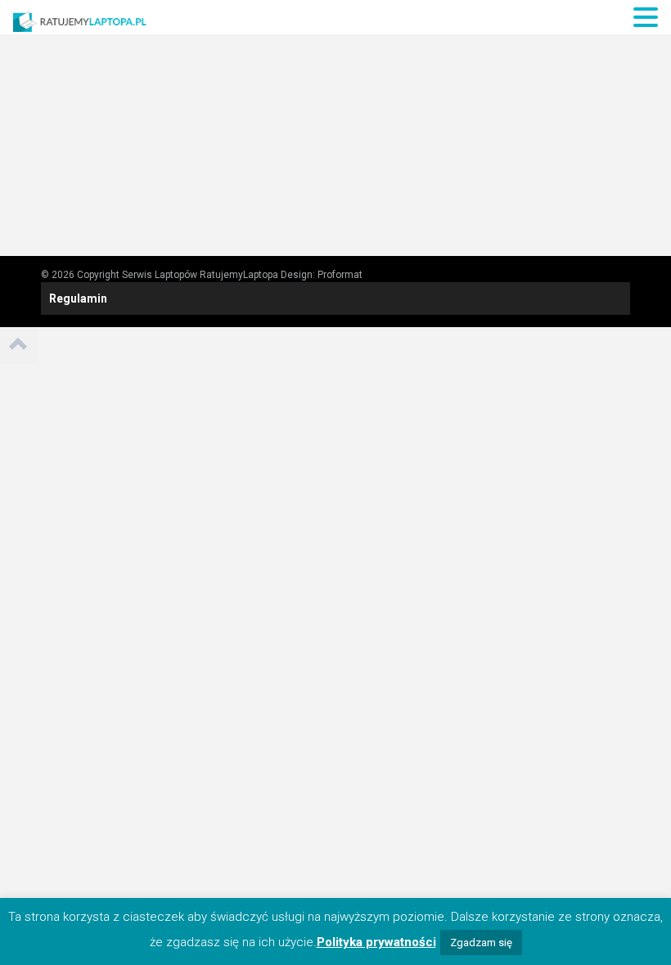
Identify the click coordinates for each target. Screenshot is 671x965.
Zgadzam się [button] (481, 942)
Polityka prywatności (376, 942)
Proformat (340, 275)
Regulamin (78, 298)
